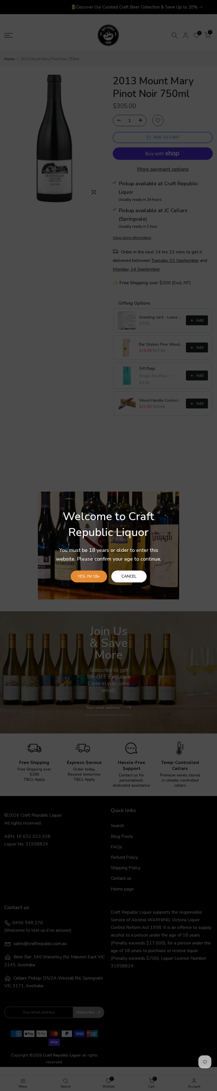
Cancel (128, 576)
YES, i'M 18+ (89, 576)
